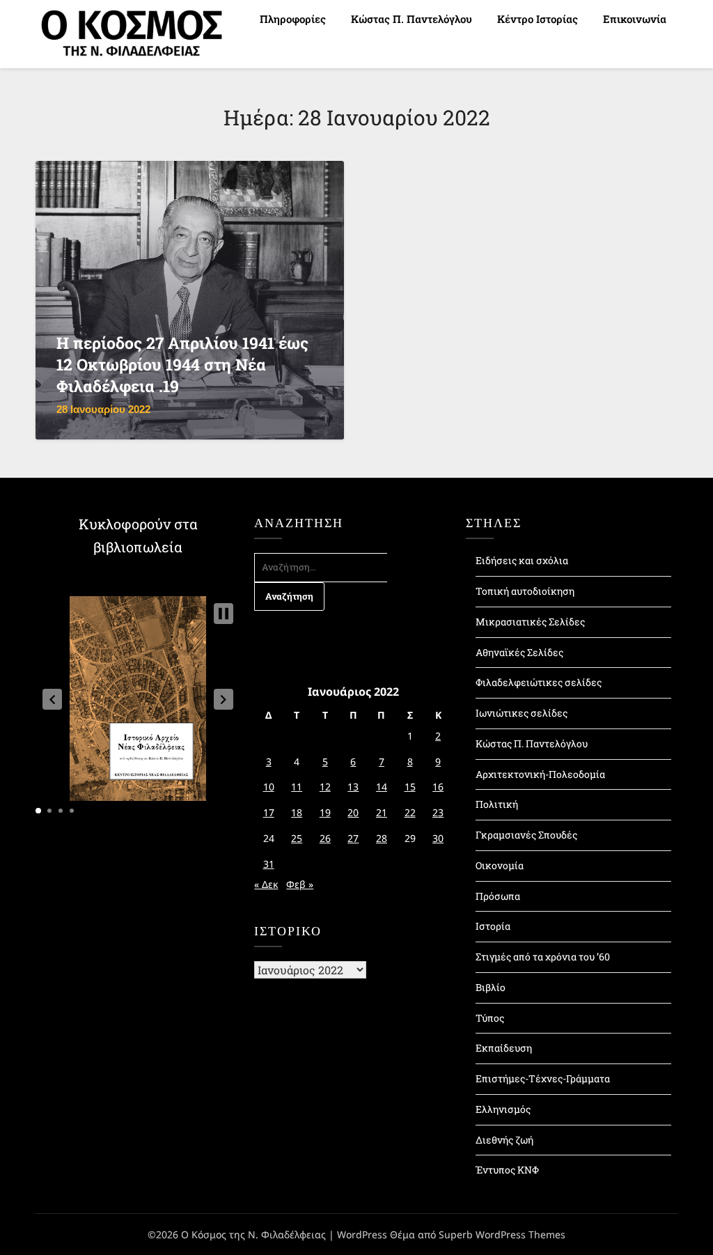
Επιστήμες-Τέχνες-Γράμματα (543, 1078)
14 (381, 786)
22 (410, 812)
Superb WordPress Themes (502, 1234)
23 (438, 812)
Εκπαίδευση (504, 1047)
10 (268, 786)
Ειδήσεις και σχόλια (522, 560)
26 (325, 838)
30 (438, 838)
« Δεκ (266, 884)
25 (296, 838)
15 (410, 786)
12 (325, 786)
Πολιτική (497, 804)
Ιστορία (493, 926)
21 (381, 812)
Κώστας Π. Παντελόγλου (411, 19)
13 (353, 786)
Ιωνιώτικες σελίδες (521, 712)
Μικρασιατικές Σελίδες (530, 621)
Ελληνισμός (503, 1109)
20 (353, 812)
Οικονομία (500, 865)
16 (438, 786)
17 (268, 812)
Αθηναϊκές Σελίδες (519, 652)
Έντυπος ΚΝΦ (507, 1169)
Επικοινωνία (634, 19)
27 (353, 838)
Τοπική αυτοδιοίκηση (525, 591)
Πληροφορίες (293, 19)
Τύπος (490, 1017)
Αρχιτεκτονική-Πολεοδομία (540, 774)
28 (381, 838)
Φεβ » (299, 884)
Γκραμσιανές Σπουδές (526, 834)
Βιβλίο (491, 987)
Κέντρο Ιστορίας (537, 19)
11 (296, 786)
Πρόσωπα (498, 896)
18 (296, 812)
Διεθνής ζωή (504, 1139)
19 (325, 812)
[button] (52, 699)
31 (268, 864)
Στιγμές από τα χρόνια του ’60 (543, 956)
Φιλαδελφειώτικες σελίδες (539, 682)
